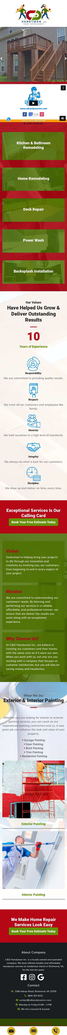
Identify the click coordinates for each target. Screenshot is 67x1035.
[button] (1, 58)
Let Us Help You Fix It (31, 66)
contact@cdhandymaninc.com (35, 1000)
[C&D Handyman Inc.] (33, 13)
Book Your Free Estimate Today (33, 522)
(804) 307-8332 (35, 995)
